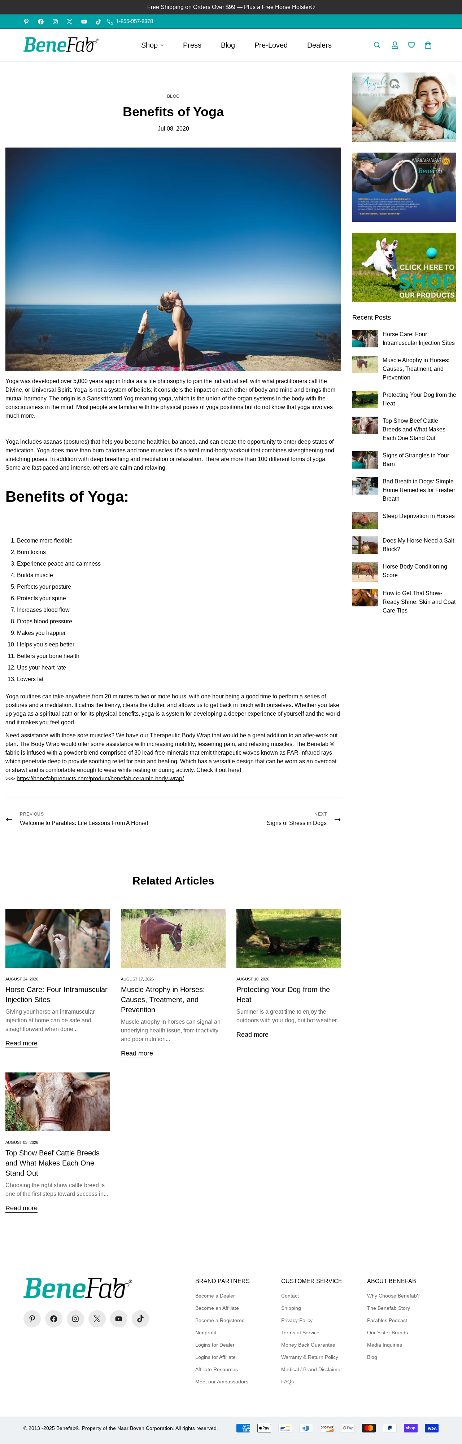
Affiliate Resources (216, 1369)
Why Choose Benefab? (393, 1296)
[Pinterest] (26, 22)
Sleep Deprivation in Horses (419, 516)
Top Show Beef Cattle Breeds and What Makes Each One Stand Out (52, 1163)
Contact (290, 1296)
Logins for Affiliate (215, 1357)
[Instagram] (55, 22)
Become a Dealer (215, 1296)
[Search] (377, 45)
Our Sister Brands (387, 1332)
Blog (228, 45)
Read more (21, 1043)
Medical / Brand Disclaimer (311, 1369)
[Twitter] (70, 22)
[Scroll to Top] (448, 1404)
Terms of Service (300, 1332)
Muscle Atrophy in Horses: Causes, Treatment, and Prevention (163, 1000)
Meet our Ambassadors (221, 1381)
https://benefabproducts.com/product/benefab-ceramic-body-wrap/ (100, 779)
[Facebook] (41, 22)
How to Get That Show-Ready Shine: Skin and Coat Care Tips (419, 602)
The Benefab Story (388, 1308)
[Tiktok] (98, 22)
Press (192, 45)
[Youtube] (84, 22)
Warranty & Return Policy (309, 1357)
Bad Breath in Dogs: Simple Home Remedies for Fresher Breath (419, 490)
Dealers (319, 45)
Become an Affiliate (217, 1308)
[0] (428, 45)
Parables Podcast (387, 1320)
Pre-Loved (271, 45)
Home (160, 76)
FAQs (287, 1381)
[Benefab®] (61, 45)
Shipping (291, 1308)
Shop (149, 45)
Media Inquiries (384, 1345)
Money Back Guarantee (308, 1345)
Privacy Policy (297, 1320)
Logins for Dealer (215, 1345)
